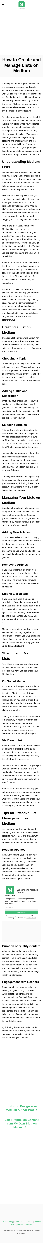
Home (5, 1222)
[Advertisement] (21, 32)
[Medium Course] (21, 5)
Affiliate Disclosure (24, 1224)
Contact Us (28, 1222)
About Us (18, 1222)
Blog (11, 1222)
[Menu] (3, 5)
